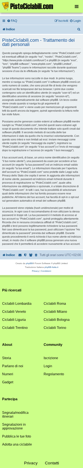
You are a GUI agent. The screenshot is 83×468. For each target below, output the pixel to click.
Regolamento (54, 374)
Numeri (7, 374)
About (7, 344)
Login (48, 366)
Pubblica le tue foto (16, 436)
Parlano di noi (12, 366)
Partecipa (9, 399)
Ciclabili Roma (55, 303)
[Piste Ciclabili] (41, 6)
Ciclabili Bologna (57, 319)
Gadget (7, 382)
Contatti (52, 463)
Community (53, 344)
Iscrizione (51, 358)
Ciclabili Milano (55, 311)
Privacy (31, 463)
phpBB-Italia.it (51, 267)
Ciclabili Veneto (14, 311)
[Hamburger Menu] (76, 6)
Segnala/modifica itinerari (15, 414)
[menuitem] (12, 20)
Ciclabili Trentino (15, 328)
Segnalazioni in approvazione (14, 426)
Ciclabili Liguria (14, 319)
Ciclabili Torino (55, 328)
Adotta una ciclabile (17, 444)
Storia (6, 358)
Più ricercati (11, 290)
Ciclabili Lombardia (16, 303)
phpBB (29, 263)
